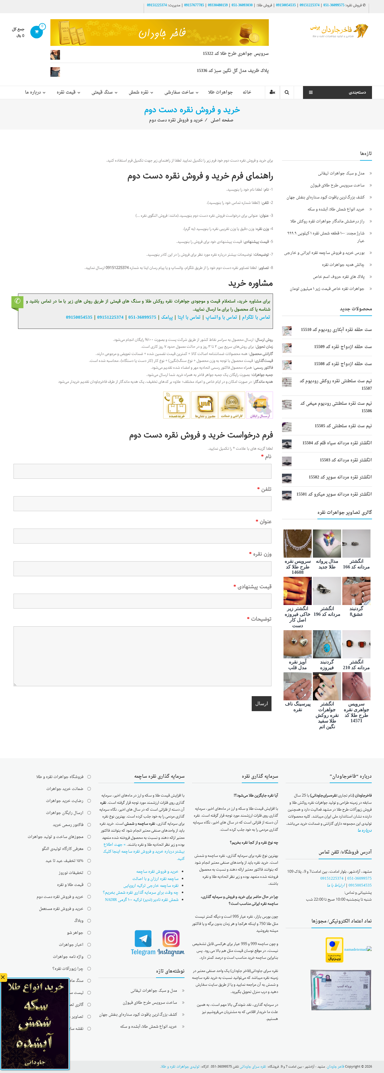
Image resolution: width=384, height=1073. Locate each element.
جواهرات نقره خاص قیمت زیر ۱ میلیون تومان (327, 289)
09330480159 (218, 5)
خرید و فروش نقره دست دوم (60, 897)
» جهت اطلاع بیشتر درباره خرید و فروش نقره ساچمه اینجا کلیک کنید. (143, 852)
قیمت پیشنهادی (252, 587)
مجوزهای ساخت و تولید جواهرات (55, 837)
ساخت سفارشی (179, 92)
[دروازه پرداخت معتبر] (335, 950)
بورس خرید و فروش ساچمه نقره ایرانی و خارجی (324, 253)
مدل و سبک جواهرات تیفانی (341, 173)
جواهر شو (75, 933)
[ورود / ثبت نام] (272, 92)
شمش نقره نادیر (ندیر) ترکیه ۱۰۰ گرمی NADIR (141, 900)
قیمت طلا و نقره (70, 885)
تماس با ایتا (189, 317)
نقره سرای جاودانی (253, 1067)
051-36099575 (359, 878)
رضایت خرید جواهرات (64, 801)
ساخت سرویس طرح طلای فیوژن (337, 185)
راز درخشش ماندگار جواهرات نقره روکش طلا (327, 221)
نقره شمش (138, 92)
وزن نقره (260, 554)
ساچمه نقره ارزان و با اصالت (155, 879)
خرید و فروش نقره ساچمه (157, 871)
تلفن (264, 489)
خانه (247, 92)
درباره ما (33, 92)
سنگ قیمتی (102, 92)
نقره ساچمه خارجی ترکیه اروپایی (150, 886)
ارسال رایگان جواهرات (64, 813)
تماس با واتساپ (221, 317)
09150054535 (286, 5)
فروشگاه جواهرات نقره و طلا (59, 777)
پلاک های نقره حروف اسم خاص (338, 277)
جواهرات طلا (220, 92)
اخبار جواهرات (71, 945)
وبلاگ (78, 921)
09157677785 (194, 5)
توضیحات (259, 619)
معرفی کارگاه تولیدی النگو (62, 849)
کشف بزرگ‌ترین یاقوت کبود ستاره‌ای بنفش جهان (325, 197)
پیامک (167, 317)
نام (266, 456)
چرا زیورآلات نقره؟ (67, 969)
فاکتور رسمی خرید (68, 825)
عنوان (264, 521)
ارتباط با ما (336, 885)
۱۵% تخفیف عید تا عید (64, 861)
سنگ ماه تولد (72, 981)
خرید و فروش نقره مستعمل (61, 909)
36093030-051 (242, 5)
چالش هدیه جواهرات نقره (343, 265)
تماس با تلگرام (256, 317)
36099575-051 (333, 5)
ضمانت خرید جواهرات (64, 789)
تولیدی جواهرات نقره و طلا (180, 1067)
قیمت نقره (66, 92)
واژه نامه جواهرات (68, 957)
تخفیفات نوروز (71, 873)
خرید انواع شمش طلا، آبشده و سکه (336, 209)
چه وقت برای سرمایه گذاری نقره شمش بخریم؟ (140, 892)
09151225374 (310, 5)
